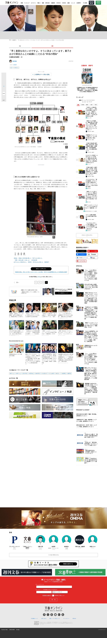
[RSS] (63, 614)
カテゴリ (33, 2)
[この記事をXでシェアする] (3, 75)
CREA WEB (12, 629)
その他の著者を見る (53, 555)
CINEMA (64, 2)
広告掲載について (34, 618)
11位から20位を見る (87, 235)
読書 (68, 2)
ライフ (90, 101)
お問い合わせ (43, 618)
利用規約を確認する (47, 595)
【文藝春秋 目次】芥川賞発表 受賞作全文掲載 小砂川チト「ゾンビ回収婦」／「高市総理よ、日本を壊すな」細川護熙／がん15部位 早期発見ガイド (87, 89)
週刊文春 (47, 2)
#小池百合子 (44, 373)
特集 (38, 2)
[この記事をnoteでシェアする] (4, 94)
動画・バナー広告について (55, 618)
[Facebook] (44, 614)
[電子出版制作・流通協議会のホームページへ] (36, 623)
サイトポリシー (66, 618)
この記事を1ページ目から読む (42, 74)
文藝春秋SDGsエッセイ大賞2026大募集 (15, 356)
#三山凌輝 (51, 373)
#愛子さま (18, 373)
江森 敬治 (14, 61)
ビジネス (92, 100)
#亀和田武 (37, 373)
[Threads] (51, 614)
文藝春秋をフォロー (64, 293)
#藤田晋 (69, 373)
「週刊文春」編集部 (90, 131)
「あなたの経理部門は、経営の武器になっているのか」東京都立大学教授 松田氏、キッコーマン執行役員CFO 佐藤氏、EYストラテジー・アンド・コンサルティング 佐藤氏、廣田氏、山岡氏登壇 (49, 359)
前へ (17, 282)
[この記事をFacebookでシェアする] (3, 80)
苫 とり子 (89, 164)
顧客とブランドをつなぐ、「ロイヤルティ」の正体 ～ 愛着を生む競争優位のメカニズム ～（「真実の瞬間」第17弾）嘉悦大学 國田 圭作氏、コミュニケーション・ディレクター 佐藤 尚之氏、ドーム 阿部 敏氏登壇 (32, 359)
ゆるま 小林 (89, 117)
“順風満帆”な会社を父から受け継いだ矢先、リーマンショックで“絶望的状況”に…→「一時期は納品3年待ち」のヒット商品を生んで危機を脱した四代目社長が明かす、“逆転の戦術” (65, 358)
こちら (39, 276)
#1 (20, 46)
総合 (80, 100)
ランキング (26, 2)
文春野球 (79, 2)
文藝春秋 (53, 2)
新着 (22, 2)
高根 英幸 (89, 188)
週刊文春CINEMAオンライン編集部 (91, 211)
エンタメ (84, 101)
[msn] (59, 614)
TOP (10, 40)
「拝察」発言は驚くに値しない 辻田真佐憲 (25, 260)
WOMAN (58, 2)
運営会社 (74, 618)
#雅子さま (12, 373)
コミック (73, 2)
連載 (43, 2)
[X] (48, 614)
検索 (86, 2)
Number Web (4, 629)
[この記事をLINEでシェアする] (3, 89)
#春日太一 (58, 373)
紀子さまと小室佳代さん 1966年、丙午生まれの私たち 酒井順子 (31, 262)
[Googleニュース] (55, 614)
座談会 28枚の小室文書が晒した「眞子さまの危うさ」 (28, 258)
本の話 (17, 629)
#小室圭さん (16, 67)
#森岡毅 (64, 373)
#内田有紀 (31, 373)
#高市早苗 (24, 373)
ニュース (85, 100)
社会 (11, 67)
